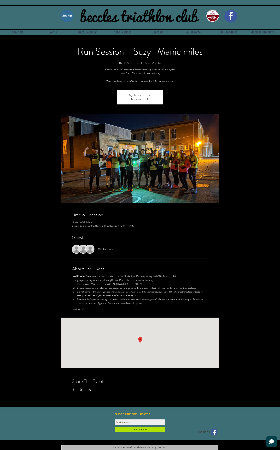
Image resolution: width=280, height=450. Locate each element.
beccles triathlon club (139, 15)
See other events (140, 99)
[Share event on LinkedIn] (89, 390)
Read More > (78, 309)
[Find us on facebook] (214, 432)
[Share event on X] (81, 390)
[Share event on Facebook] (73, 390)
